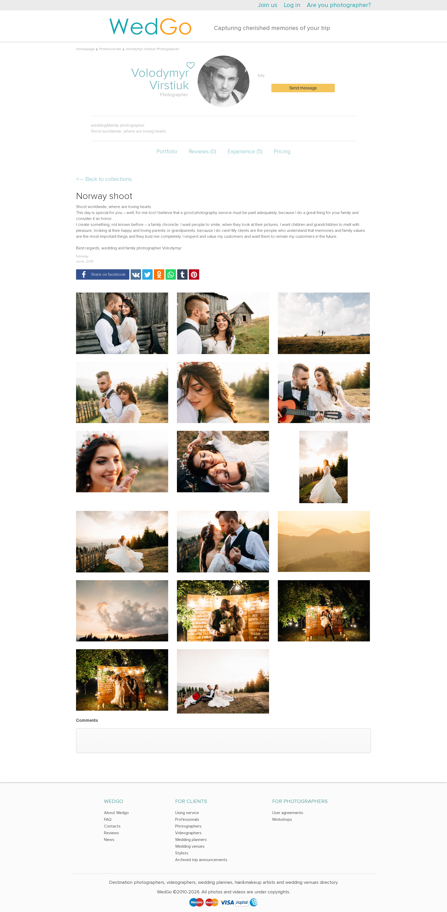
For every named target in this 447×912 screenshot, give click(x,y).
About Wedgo (116, 812)
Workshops (282, 819)
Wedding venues (190, 846)
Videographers (188, 833)
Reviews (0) (202, 151)
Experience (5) (245, 151)
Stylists (181, 853)
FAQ (107, 819)
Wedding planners (191, 839)
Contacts (112, 826)
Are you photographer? (339, 5)
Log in (292, 5)
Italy (261, 75)
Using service (187, 812)
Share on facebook (107, 274)
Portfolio (167, 151)
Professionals (110, 49)
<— (104, 179)
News (109, 839)
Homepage (85, 49)
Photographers (188, 826)
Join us (267, 5)
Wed (150, 25)
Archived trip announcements (201, 859)
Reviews (111, 833)
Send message (303, 88)
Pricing (282, 151)
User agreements (287, 812)
